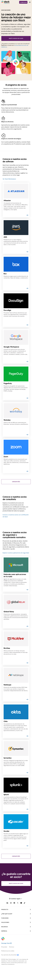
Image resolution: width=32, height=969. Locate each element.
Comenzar (23, 2)
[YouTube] (21, 903)
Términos (11, 947)
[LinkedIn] (7, 903)
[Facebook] (14, 903)
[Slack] (5, 2)
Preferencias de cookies (7, 951)
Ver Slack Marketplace (9, 179)
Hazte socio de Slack (16, 38)
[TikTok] (24, 903)
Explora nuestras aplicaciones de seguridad (16, 553)
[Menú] (30, 2)
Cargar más (16, 481)
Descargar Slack (5, 943)
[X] (17, 903)
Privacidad (4, 947)
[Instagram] (11, 903)
